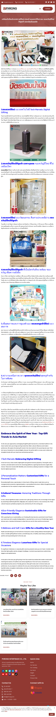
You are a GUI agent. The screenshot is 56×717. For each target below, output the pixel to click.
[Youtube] (51, 2)
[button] (40, 8)
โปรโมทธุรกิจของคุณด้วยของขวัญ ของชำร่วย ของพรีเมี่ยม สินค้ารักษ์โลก (13, 642)
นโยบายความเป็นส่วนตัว (15, 710)
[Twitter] (48, 2)
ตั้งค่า (6, 711)
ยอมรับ (51, 714)
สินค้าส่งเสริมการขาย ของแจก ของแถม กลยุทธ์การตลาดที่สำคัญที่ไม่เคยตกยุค (41, 610)
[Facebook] (46, 2)
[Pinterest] (54, 2)
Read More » (6, 615)
